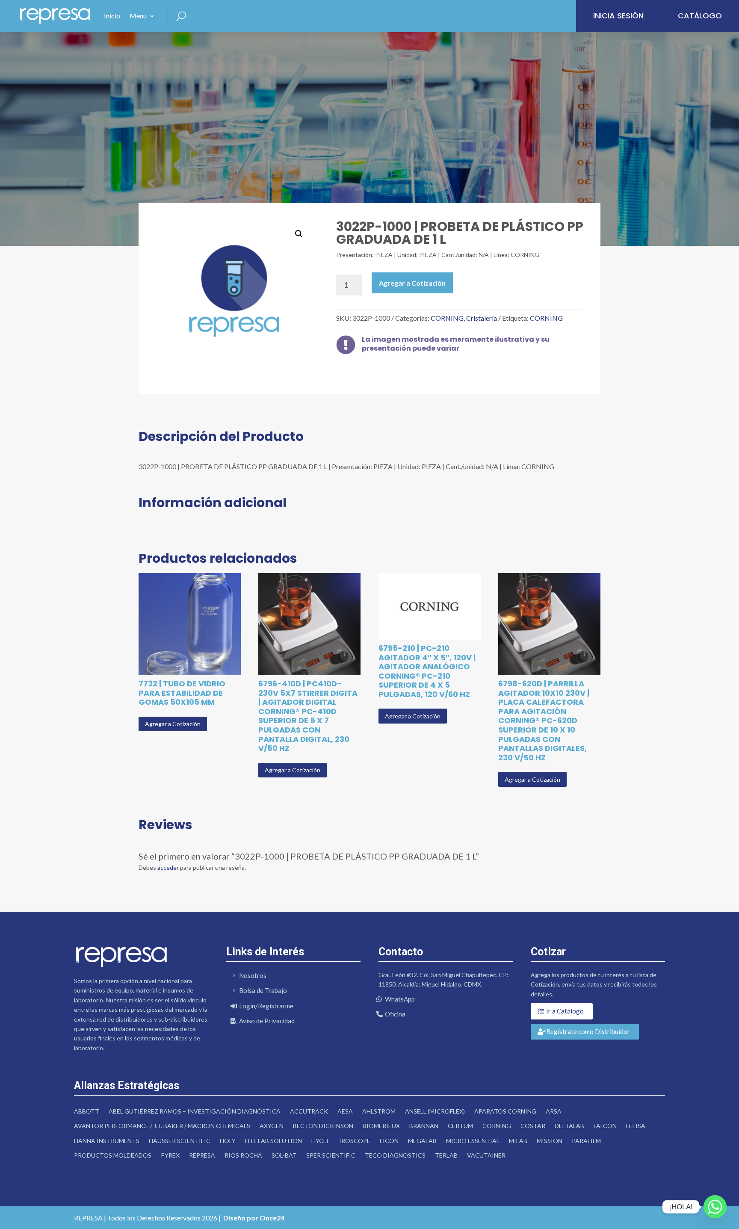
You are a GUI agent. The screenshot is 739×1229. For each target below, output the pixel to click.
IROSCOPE (354, 1140)
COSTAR (532, 1125)
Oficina (395, 1014)
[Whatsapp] (715, 1206)
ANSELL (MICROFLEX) (435, 1111)
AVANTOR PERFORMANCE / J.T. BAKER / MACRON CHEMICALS (162, 1125)
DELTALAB (569, 1125)
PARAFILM (586, 1140)
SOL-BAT (284, 1155)
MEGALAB (422, 1140)
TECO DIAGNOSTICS (395, 1155)
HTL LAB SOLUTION (273, 1140)
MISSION (549, 1140)
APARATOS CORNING (505, 1111)
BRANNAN (423, 1125)
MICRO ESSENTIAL (473, 1140)
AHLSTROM (379, 1111)
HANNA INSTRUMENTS (106, 1140)
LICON (389, 1140)
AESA (345, 1111)
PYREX (170, 1155)
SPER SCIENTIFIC (330, 1155)
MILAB (518, 1140)
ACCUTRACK (309, 1111)
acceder (168, 867)
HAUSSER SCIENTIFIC (179, 1140)
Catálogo (700, 15)
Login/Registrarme (266, 1006)
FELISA (635, 1125)
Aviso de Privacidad (267, 1021)
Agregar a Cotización (412, 283)
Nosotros (252, 975)
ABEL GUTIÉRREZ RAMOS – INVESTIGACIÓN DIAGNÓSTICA (195, 1111)
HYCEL (320, 1140)
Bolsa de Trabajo (263, 990)
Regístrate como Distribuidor (588, 1031)
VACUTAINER (486, 1155)
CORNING (447, 318)
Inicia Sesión (618, 15)
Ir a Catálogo (565, 1011)
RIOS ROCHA (243, 1155)
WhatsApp (400, 999)
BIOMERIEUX (381, 1125)
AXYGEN (272, 1125)
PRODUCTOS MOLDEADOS (112, 1155)
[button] (299, 234)
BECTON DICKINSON (323, 1125)
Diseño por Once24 (253, 1218)
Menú (138, 16)
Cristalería (481, 318)
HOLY (228, 1140)
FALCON (605, 1125)
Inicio (112, 16)
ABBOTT (86, 1111)
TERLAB (446, 1155)
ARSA (554, 1111)
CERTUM (460, 1125)
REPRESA (202, 1155)
